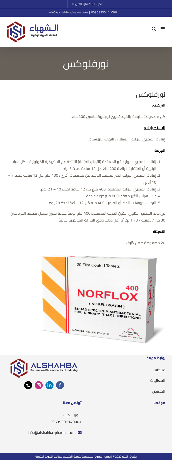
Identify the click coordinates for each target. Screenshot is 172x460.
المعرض (158, 391)
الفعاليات (157, 380)
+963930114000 (67, 421)
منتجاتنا (159, 370)
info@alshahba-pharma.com (68, 12)
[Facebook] (60, 385)
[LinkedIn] (49, 385)
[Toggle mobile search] (154, 28)
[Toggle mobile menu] (163, 28)
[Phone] (28, 385)
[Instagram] (39, 385)
